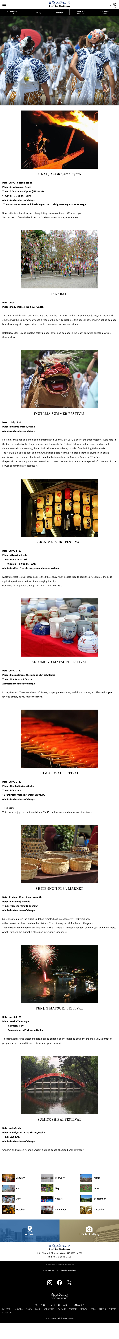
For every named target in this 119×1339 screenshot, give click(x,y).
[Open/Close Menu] (4, 4)
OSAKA (79, 1304)
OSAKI (37, 1309)
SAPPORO (6, 1309)
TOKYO (39, 1304)
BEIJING (102, 1309)
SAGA (93, 1309)
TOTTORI (73, 1309)
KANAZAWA (7, 1313)
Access (30, 1234)
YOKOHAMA (49, 1309)
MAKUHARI (59, 1304)
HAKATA (84, 1309)
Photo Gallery (89, 1234)
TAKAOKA (62, 1309)
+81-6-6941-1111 (59, 1256)
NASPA (29, 1309)
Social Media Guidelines (66, 1270)
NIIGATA (112, 1309)
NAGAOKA (18, 1309)
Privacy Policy (48, 1270)
